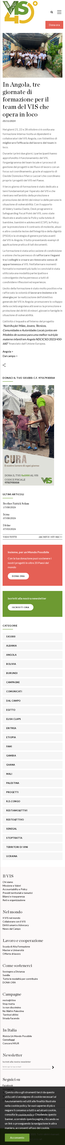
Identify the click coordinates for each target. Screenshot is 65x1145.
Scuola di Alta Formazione (16, 946)
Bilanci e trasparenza (14, 896)
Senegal (11, 828)
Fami (9, 746)
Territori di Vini (17, 847)
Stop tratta (9, 1003)
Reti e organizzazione (14, 900)
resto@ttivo (9, 1000)
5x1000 (10, 636)
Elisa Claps (13, 719)
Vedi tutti (10, 537)
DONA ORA (18, 576)
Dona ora (54, 24)
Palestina (12, 783)
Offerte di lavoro (12, 953)
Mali (9, 773)
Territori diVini (10, 1014)
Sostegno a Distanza (14, 971)
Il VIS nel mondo (11, 917)
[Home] (20, 10)
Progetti (12, 792)
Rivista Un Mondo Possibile (17, 1036)
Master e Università (13, 950)
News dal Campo (12, 928)
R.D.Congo (13, 801)
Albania (11, 645)
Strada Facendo (11, 1018)
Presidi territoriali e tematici (18, 892)
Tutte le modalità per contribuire (20, 978)
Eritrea (11, 728)
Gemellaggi (9, 1039)
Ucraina (11, 856)
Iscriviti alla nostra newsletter (17, 1061)
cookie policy (26, 1114)
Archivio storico (50, 537)
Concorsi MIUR (11, 1043)
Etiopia (11, 737)
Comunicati (14, 691)
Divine (7, 525)
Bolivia (11, 664)
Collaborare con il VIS (14, 921)
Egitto (10, 709)
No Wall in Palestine (13, 1011)
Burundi (12, 673)
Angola (7, 351)
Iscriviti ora (20, 607)
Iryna (6, 514)
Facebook (8, 1085)
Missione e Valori (12, 885)
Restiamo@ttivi (16, 810)
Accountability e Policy (15, 889)
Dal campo (9, 356)
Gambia (11, 755)
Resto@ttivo (15, 819)
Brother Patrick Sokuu (16, 503)
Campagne (13, 682)
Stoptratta (14, 837)
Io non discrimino (12, 1007)
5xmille (6, 975)
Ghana (10, 764)
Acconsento (17, 1137)
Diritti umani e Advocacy (16, 925)
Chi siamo (8, 881)
